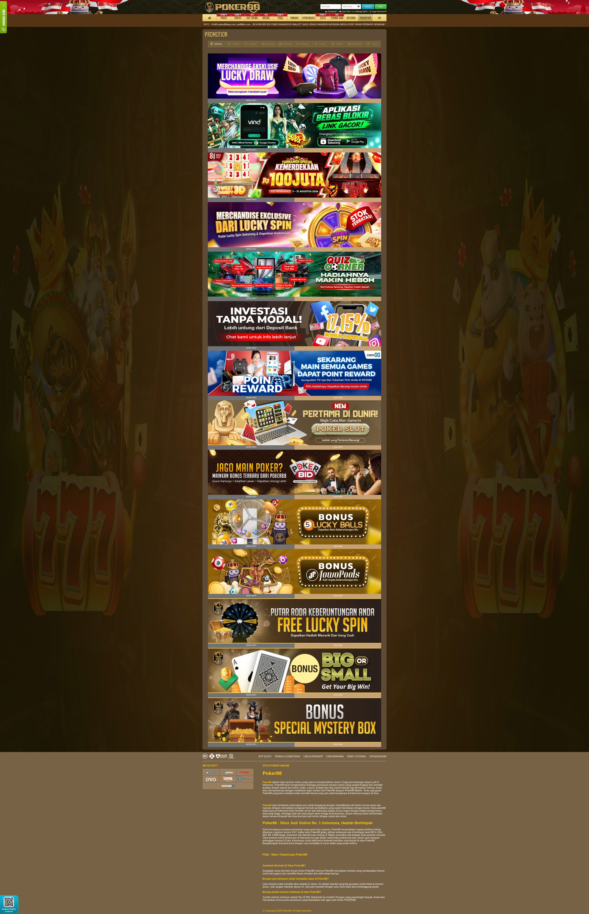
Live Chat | (346, 11)
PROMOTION (365, 18)
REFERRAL (351, 18)
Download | (333, 11)
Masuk (368, 7)
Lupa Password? (379, 11)
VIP (379, 18)
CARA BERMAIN (335, 756)
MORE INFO (251, 100)
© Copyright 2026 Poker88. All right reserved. (287, 910)
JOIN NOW (337, 100)
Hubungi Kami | (361, 11)
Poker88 (267, 782)
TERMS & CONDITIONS (287, 756)
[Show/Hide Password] (358, 6)
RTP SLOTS (265, 756)
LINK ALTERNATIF (313, 756)
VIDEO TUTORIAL (356, 756)
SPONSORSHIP (378, 756)
